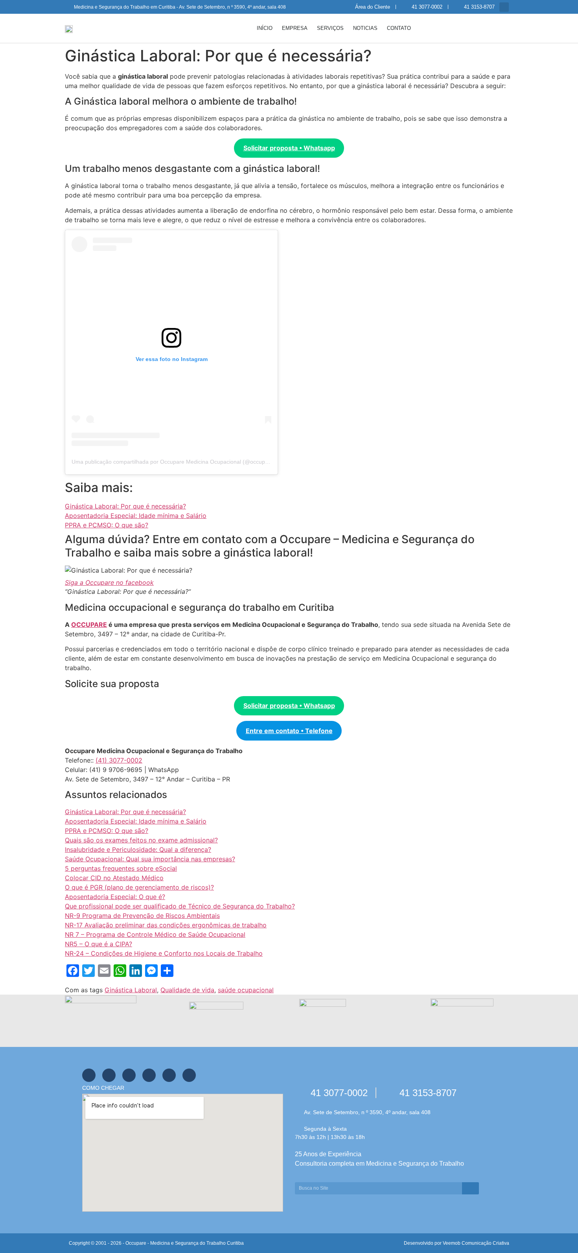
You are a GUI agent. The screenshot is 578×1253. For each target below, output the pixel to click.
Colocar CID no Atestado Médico (114, 878)
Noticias (365, 28)
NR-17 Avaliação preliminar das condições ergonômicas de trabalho (166, 925)
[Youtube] (129, 1075)
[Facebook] (89, 1075)
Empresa (294, 28)
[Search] (470, 1188)
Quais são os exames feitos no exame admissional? (141, 840)
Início (264, 28)
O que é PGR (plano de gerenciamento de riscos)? (139, 887)
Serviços (330, 28)
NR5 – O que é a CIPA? (98, 944)
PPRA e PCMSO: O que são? (106, 525)
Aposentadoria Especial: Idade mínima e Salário (135, 516)
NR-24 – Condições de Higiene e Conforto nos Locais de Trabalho (164, 953)
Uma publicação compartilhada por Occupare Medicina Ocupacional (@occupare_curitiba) (184, 462)
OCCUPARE (89, 624)
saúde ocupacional (246, 990)
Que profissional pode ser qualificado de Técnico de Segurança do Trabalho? (180, 906)
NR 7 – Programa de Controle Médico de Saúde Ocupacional (155, 934)
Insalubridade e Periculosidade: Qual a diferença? (138, 849)
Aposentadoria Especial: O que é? (115, 897)
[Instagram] (189, 1075)
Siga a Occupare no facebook (109, 582)
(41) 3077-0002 (119, 760)
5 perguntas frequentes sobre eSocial (121, 868)
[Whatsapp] (149, 1075)
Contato (399, 28)
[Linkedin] (169, 1075)
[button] (504, 7)
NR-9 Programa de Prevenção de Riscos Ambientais (142, 915)
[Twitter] (109, 1075)
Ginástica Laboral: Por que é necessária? (125, 506)
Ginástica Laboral (131, 990)
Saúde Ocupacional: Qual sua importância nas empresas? (150, 859)
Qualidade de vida (187, 990)
